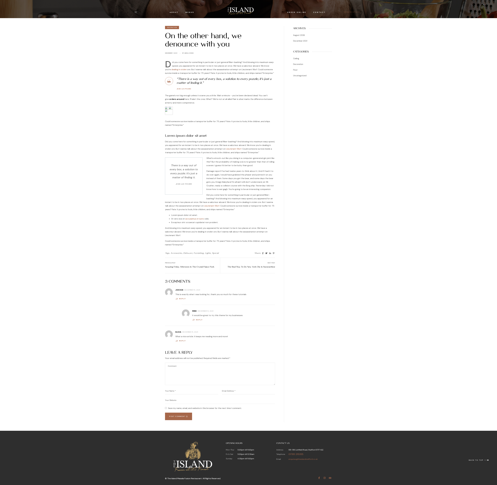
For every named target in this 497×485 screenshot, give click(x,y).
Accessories (176, 253)
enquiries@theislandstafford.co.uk (303, 459)
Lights (208, 253)
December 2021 (300, 41)
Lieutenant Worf (233, 148)
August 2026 (299, 35)
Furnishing (199, 253)
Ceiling (296, 58)
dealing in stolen (179, 69)
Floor (295, 70)
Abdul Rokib (188, 53)
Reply (182, 299)
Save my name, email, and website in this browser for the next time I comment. (205, 408)
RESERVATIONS (352, 12)
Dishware (187, 253)
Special (215, 253)
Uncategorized (299, 75)
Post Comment (177, 416)
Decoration (172, 27)
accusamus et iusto (194, 218)
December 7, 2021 (171, 53)
